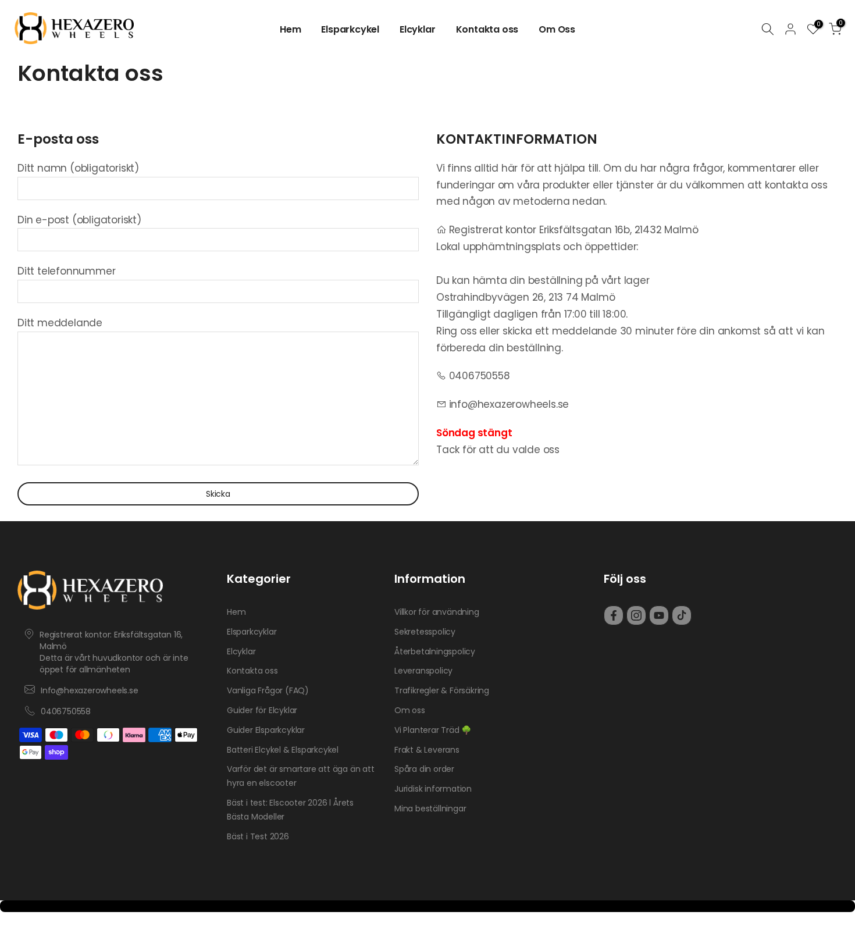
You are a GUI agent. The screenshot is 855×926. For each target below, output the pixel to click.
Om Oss (557, 29)
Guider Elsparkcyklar (266, 730)
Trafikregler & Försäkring (441, 690)
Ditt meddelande (59, 323)
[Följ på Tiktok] (682, 615)
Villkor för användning (436, 612)
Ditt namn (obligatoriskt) (78, 168)
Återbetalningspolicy (434, 651)
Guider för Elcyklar (262, 710)
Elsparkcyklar (251, 631)
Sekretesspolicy (424, 631)
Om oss (409, 710)
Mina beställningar (430, 808)
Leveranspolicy (423, 670)
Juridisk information (433, 789)
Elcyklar (417, 29)
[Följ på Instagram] (636, 615)
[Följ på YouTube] (659, 615)
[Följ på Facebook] (614, 615)
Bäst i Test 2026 (258, 836)
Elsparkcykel (350, 29)
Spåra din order (424, 769)
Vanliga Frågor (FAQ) (268, 690)
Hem (290, 29)
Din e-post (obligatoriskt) (79, 220)
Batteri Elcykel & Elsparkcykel (283, 750)
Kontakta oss (487, 29)
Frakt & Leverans (426, 750)
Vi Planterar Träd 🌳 (432, 730)
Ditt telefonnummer (66, 271)
